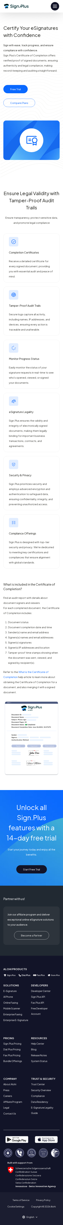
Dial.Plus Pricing (11, 1049)
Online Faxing (10, 1002)
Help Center (37, 1043)
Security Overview (41, 1090)
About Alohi (9, 1084)
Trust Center (38, 1084)
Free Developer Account (39, 1011)
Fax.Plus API (37, 1002)
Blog (33, 1049)
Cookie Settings (15, 1206)
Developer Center (41, 990)
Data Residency (39, 1101)
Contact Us (9, 1113)
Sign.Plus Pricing (12, 1043)
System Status (39, 1061)
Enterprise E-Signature (15, 1020)
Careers (7, 1095)
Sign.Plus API (38, 996)
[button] (31, 1217)
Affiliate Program (12, 1101)
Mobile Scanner (11, 1008)
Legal (6, 1107)
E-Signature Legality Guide (42, 1110)
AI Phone (8, 996)
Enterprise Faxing (12, 1014)
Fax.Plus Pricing (11, 1055)
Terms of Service (21, 1200)
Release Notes (39, 1055)
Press (6, 1090)
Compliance (38, 1095)
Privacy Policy (43, 1200)
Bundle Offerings (12, 1061)
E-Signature (10, 990)
